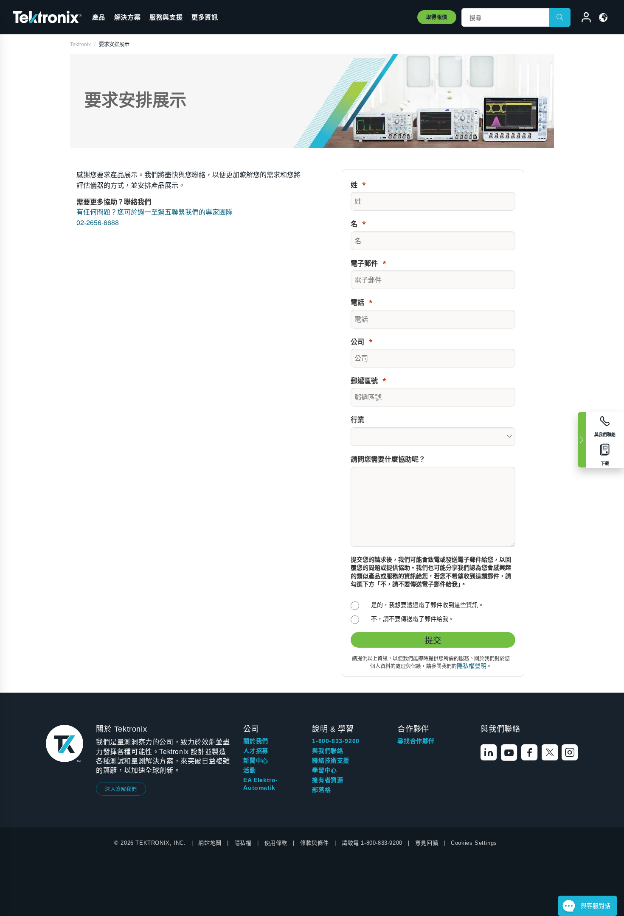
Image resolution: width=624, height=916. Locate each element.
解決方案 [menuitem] (127, 17)
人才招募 (255, 750)
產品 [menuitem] (98, 17)
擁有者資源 (327, 780)
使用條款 (275, 843)
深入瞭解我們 (121, 788)
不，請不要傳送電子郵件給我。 (412, 619)
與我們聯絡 (327, 750)
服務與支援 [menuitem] (166, 17)
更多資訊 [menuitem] (204, 17)
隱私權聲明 (471, 666)
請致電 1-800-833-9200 (372, 843)
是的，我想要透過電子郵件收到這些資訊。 (427, 605)
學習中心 (324, 770)
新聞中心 (255, 760)
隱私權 (243, 843)
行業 (357, 419)
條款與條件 (314, 843)
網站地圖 (209, 843)
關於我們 (255, 741)
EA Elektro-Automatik (260, 784)
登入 (582, 19)
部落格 (321, 789)
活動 (249, 770)
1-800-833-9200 (335, 741)
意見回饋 (426, 843)
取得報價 (436, 17)
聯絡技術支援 (330, 760)
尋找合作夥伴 (416, 741)
